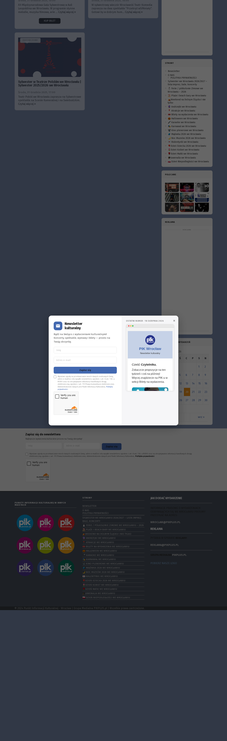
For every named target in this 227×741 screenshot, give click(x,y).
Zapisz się (85, 370)
